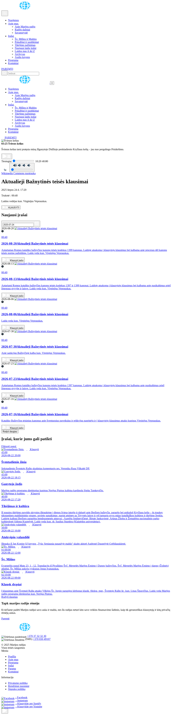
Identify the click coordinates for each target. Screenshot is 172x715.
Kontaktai (13, 63)
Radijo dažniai (22, 29)
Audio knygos (22, 57)
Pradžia (12, 656)
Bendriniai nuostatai (18, 686)
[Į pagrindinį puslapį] (25, 82)
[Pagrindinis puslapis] (25, 8)
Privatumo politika (18, 683)
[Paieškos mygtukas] (4, 73)
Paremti (5, 618)
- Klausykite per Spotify (28, 703)
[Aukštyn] (4, 711)
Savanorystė (21, 32)
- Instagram (21, 700)
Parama (12, 668)
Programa (13, 60)
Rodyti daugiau (10, 431)
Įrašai (11, 36)
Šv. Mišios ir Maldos (26, 39)
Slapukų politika (16, 689)
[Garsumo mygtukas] (21, 167)
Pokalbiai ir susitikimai (27, 42)
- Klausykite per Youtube (28, 706)
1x (5, 170)
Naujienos (13, 20)
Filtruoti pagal (9, 446)
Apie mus (13, 23)
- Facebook (21, 697)
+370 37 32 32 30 (36, 636)
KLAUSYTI (13, 207)
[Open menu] (4, 13)
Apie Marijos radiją (25, 26)
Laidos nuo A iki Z (25, 51)
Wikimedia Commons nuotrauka (18, 173)
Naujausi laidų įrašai (25, 48)
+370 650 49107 (42, 639)
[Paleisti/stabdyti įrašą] (6, 156)
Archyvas (20, 54)
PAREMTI (7, 68)
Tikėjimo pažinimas (25, 45)
